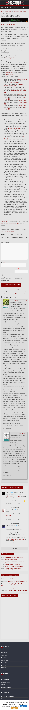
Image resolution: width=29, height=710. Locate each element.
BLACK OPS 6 (4, 650)
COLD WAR (4, 655)
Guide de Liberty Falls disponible (13, 568)
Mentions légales (5, 682)
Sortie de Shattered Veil (11, 559)
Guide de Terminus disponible (12, 564)
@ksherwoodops (21, 510)
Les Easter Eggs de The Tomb (15, 588)
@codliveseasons (22, 525)
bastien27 (6, 438)
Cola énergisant (9, 57)
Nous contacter (5, 679)
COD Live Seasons (10, 525)
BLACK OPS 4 (4, 657)
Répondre (8, 428)
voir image (13, 82)
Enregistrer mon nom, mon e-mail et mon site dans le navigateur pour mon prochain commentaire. (14, 278)
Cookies (3, 684)
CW (10, 7)
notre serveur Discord (7, 231)
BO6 (6, 7)
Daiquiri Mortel (9, 74)
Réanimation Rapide (14, 128)
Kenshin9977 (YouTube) (7, 696)
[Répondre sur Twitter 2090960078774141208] (6, 503)
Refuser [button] (15, 708)
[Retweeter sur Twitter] (9, 507)
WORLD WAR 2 (5, 660)
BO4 (14, 7)
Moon (25, 11)
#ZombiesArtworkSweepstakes (16, 539)
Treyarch (8, 492)
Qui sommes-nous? (6, 687)
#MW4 (18, 496)
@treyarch (16, 492)
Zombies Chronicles (17, 11)
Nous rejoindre (5, 677)
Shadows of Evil (14, 579)
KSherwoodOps (10, 510)
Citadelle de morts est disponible (13, 563)
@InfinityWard (9, 496)
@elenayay (8, 515)
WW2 (18, 7)
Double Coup (8, 72)
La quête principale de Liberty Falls (14, 566)
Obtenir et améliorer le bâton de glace (17, 590)
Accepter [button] (23, 706)
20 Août (7, 511)
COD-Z (2, 11)
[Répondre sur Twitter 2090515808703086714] (6, 543)
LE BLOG (3, 668)
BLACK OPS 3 (4, 662)
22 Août (22, 492)
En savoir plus (15, 706)
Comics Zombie (5, 699)
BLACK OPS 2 (4, 665)
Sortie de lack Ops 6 (10, 570)
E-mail (17, 268)
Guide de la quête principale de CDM (14, 561)
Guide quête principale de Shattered (14, 557)
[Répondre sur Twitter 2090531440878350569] (6, 519)
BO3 (23, 7)
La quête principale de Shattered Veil (17, 581)
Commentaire (5, 242)
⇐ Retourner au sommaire (9, 24)
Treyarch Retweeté (15, 507)
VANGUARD (4, 652)
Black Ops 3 (8, 11)
